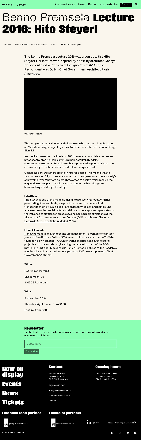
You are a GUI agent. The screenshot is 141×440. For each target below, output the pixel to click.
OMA (64, 237)
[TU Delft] (92, 422)
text (44, 143)
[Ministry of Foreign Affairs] (62, 422)
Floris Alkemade (34, 234)
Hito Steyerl (31, 200)
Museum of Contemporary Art (42, 217)
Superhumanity (37, 147)
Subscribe (32, 351)
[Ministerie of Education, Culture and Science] (16, 422)
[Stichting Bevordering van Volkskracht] (122, 422)
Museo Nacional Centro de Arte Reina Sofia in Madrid (66, 219)
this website (101, 143)
